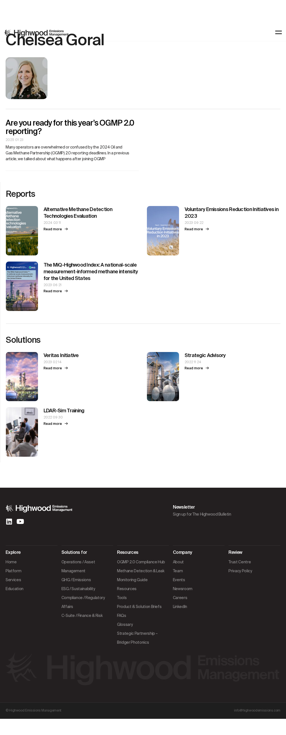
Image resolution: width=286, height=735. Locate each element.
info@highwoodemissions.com (257, 710)
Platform (13, 570)
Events (179, 579)
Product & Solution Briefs (139, 606)
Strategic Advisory (205, 355)
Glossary (125, 624)
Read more (54, 229)
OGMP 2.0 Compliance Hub (141, 561)
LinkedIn (180, 606)
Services (13, 579)
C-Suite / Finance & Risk (82, 615)
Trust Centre (239, 561)
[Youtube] (20, 521)
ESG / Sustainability (78, 588)
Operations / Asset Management (78, 566)
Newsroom (182, 588)
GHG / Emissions (76, 579)
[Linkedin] (9, 521)
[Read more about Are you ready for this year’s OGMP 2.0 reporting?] (72, 168)
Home (11, 561)
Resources (127, 588)
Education (14, 588)
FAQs (121, 615)
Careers (180, 597)
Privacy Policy (240, 570)
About (178, 561)
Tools (122, 597)
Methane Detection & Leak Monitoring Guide (141, 575)
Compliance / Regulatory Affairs (83, 602)
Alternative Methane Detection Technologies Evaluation (78, 212)
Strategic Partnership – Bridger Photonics (137, 638)
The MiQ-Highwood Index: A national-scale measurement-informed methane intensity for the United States (91, 272)
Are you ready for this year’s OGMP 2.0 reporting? (70, 127)
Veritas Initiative (61, 355)
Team (178, 570)
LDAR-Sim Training (64, 410)
